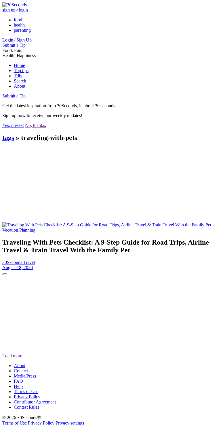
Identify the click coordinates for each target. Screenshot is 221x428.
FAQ (18, 381)
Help (18, 386)
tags (8, 137)
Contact (21, 370)
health (19, 24)
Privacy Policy (27, 396)
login (23, 9)
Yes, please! (13, 125)
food (18, 19)
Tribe (18, 75)
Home (19, 65)
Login (7, 39)
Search (20, 80)
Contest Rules (26, 407)
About (19, 86)
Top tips (21, 70)
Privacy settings (70, 423)
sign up (9, 9)
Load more (12, 355)
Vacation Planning (18, 230)
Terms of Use (26, 391)
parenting (22, 30)
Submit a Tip (14, 45)
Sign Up (24, 39)
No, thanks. (35, 125)
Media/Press (25, 375)
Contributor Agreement (35, 401)
